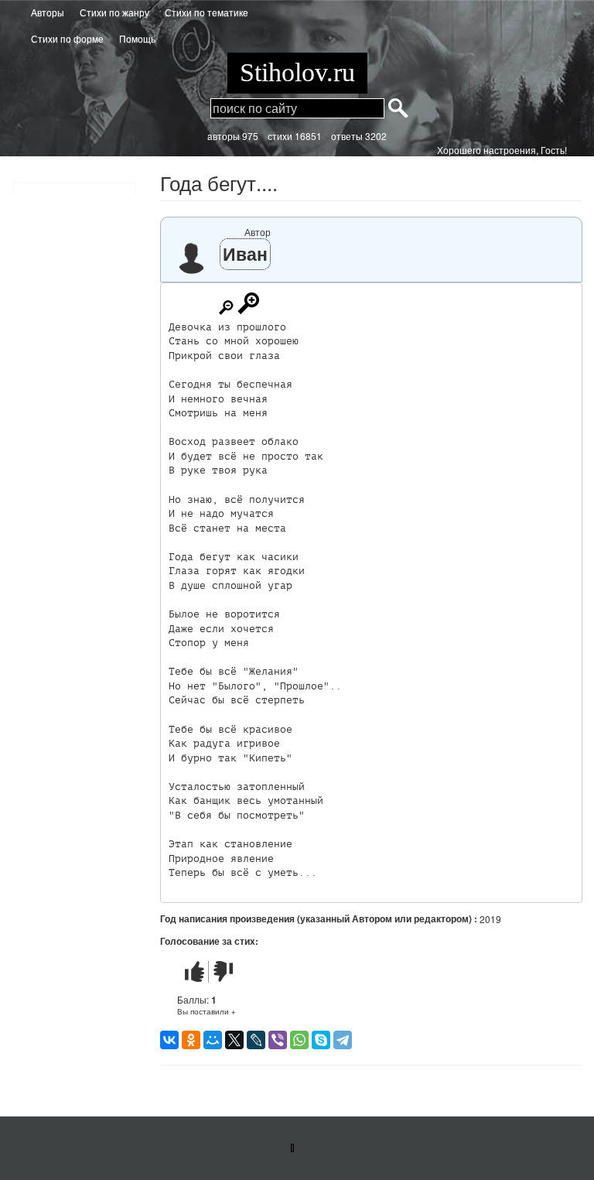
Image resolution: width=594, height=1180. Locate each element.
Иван (245, 253)
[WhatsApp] (299, 1040)
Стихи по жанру (114, 12)
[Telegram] (342, 1040)
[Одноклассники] (191, 1040)
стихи (280, 135)
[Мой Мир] (212, 1040)
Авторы (47, 12)
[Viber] (277, 1040)
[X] (234, 1040)
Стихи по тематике (206, 12)
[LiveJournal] (256, 1040)
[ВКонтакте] (169, 1040)
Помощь (137, 38)
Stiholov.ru (297, 72)
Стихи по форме (67, 38)
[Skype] (321, 1040)
